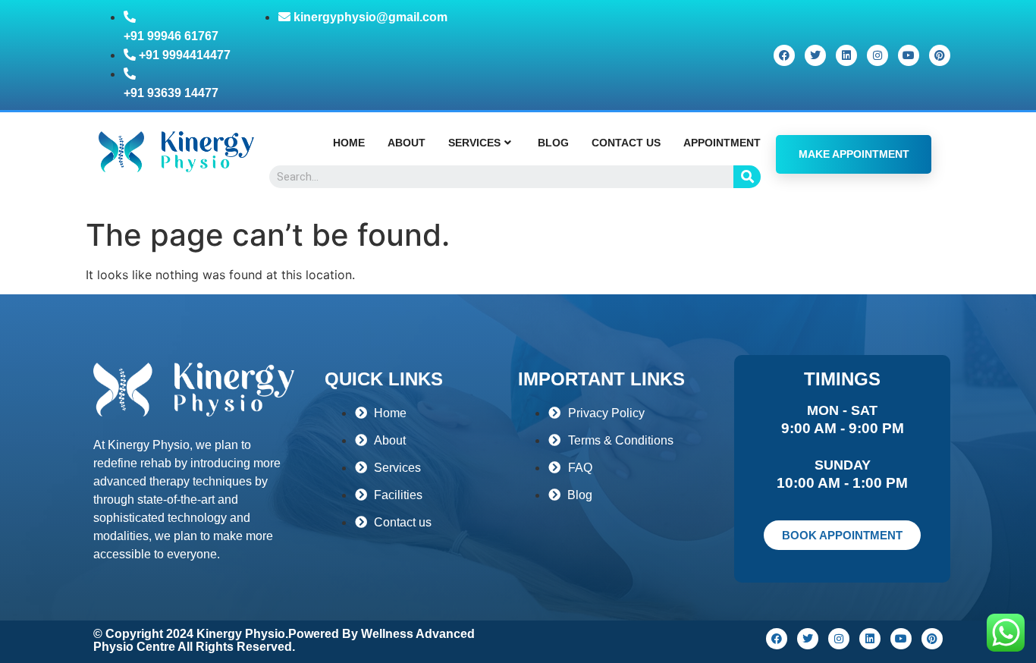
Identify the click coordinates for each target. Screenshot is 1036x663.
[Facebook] (784, 55)
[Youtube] (908, 55)
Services (474, 143)
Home (349, 143)
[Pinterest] (939, 55)
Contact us (626, 143)
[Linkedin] (846, 55)
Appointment (722, 143)
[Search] (747, 176)
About (406, 143)
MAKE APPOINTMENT (854, 154)
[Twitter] (815, 55)
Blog (553, 143)
